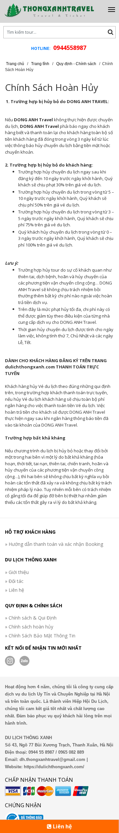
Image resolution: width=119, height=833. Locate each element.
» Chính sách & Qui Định (31, 618)
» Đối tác (14, 581)
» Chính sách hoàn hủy (29, 627)
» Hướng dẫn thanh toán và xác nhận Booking (54, 544)
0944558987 (69, 48)
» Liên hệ (14, 590)
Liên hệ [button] (62, 826)
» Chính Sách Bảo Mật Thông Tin (40, 635)
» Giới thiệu (17, 572)
